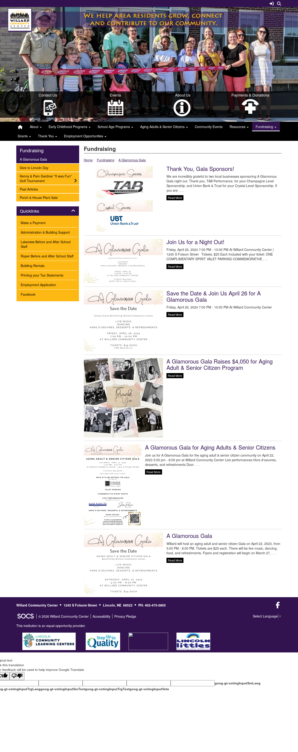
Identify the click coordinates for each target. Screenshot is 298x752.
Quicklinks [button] (29, 211)
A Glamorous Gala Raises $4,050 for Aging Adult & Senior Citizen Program (219, 364)
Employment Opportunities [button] (84, 136)
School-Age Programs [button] (114, 126)
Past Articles (29, 189)
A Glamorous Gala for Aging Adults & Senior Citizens (210, 447)
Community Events (209, 126)
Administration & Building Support (45, 232)
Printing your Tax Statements (42, 275)
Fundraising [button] (265, 126)
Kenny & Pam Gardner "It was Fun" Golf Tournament (46, 178)
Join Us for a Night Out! (195, 242)
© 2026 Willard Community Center (63, 616)
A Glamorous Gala (132, 160)
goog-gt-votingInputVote (149, 689)
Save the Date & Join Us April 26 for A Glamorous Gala (213, 296)
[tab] (48, 211)
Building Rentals (32, 265)
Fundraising (105, 160)
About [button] (34, 126)
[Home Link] (20, 126)
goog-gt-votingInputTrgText (107, 689)
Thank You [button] (46, 136)
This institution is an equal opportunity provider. (51, 625)
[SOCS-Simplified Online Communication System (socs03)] (25, 616)
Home (88, 160)
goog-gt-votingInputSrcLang (238, 683)
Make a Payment (33, 222)
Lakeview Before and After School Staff (46, 244)
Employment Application (38, 284)
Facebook (28, 294)
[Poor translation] (17, 676)
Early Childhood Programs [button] (68, 126)
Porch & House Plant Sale (39, 197)
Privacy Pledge (125, 616)
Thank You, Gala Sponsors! (200, 168)
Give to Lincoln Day (34, 167)
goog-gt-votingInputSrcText (63, 689)
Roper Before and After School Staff (47, 256)
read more (175, 198)
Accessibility (101, 616)
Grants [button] (23, 136)
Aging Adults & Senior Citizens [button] (163, 126)
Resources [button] (238, 126)
